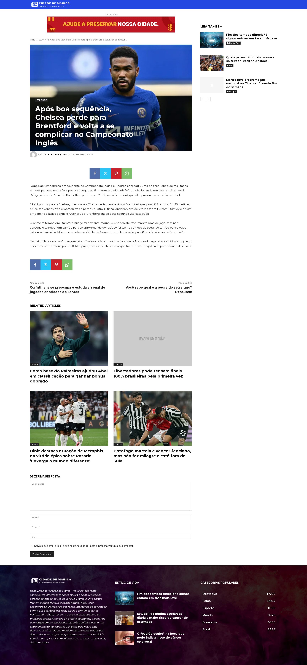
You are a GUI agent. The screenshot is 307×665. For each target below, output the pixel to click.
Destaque (231, 91)
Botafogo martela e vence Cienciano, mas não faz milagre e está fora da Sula (152, 456)
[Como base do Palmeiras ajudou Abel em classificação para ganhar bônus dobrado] (69, 338)
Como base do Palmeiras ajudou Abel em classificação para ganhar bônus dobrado (69, 376)
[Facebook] (95, 173)
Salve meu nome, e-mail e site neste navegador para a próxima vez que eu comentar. (84, 545)
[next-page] (208, 99)
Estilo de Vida (233, 43)
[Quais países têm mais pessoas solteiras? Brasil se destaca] (211, 63)
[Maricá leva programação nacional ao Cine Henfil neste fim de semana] (211, 85)
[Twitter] (105, 173)
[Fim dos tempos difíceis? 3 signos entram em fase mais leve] (211, 40)
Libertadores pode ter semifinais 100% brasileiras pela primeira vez (148, 374)
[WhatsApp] (127, 173)
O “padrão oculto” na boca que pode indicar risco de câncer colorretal (160, 637)
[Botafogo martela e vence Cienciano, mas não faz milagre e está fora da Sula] (153, 418)
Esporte (43, 39)
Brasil (229, 65)
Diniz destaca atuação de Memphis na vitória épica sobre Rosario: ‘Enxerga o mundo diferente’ (66, 456)
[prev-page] (202, 99)
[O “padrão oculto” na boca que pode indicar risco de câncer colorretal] (124, 638)
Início (32, 39)
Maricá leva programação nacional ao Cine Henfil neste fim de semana (251, 83)
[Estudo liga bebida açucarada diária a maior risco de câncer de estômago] (124, 618)
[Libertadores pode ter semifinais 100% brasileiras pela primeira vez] (153, 338)
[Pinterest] (116, 173)
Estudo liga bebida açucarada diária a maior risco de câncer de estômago (162, 617)
